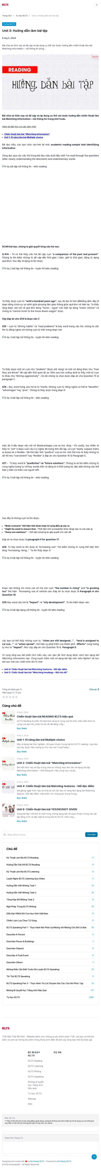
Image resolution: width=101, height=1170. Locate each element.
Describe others (14, 962)
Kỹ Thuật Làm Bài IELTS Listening (22, 871)
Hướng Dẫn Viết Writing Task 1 (21, 885)
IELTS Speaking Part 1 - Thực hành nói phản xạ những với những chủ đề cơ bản (46, 927)
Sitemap (32, 1098)
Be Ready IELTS (37, 1161)
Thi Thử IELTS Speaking (18, 976)
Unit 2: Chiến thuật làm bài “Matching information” (49, 762)
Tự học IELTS (22, 15)
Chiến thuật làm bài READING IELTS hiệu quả (45, 716)
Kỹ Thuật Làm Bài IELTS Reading (22, 857)
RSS (30, 1104)
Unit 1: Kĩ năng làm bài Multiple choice (41, 739)
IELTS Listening (35, 1066)
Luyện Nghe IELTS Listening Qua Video (25, 878)
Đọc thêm (22, 728)
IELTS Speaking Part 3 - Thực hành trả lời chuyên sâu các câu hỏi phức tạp (44, 983)
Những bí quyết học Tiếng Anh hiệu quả (26, 990)
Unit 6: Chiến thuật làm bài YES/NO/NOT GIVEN (47, 809)
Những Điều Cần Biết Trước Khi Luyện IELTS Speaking (32, 969)
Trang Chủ (7, 15)
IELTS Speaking (36, 1076)
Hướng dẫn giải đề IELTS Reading (23, 864)
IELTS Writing (34, 1071)
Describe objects (15, 948)
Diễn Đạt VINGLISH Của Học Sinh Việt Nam (27, 913)
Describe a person (15, 934)
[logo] (5, 1027)
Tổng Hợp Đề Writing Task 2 (20, 899)
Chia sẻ (93, 689)
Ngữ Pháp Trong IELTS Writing (21, 906)
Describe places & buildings (20, 941)
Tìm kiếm (91, 834)
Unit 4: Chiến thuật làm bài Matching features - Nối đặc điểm (55, 786)
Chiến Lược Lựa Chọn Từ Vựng (21, 920)
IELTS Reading (35, 1060)
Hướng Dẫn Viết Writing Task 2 (21, 892)
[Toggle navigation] (96, 5)
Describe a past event (17, 955)
